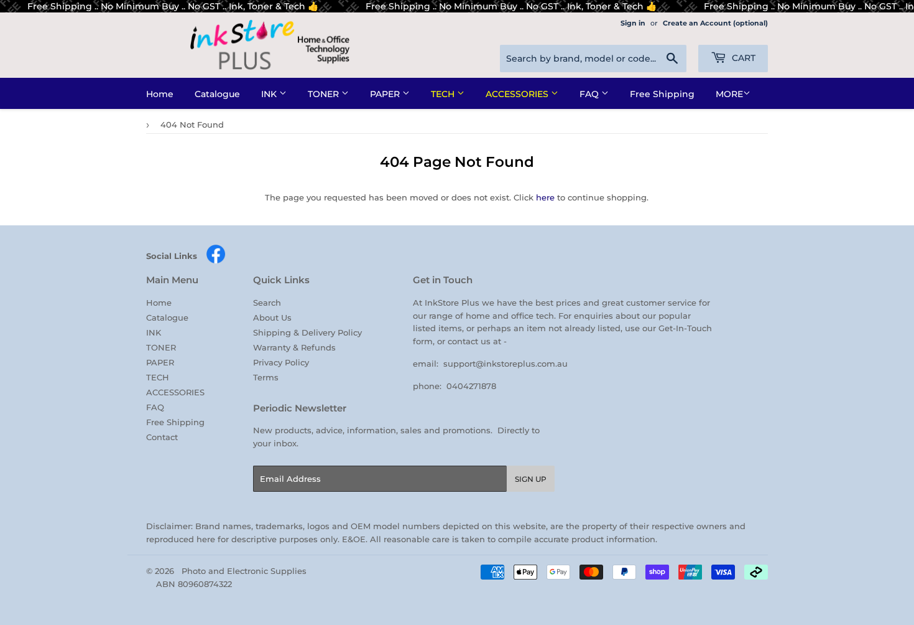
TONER (324, 94)
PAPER (386, 94)
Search (267, 303)
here (545, 197)
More (729, 94)
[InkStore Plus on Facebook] (216, 261)
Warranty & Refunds (294, 347)
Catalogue (217, 94)
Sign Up (531, 479)
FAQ (590, 94)
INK (270, 94)
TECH (444, 94)
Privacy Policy (281, 362)
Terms (266, 377)
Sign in (633, 23)
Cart (742, 57)
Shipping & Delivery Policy (307, 332)
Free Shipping (662, 94)
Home (159, 94)
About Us (272, 317)
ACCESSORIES (518, 94)
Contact (162, 437)
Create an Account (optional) (715, 23)
